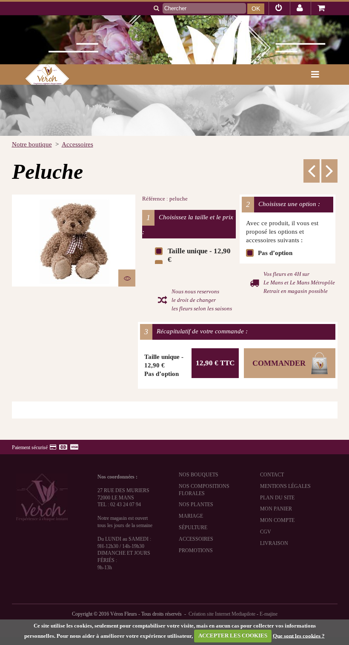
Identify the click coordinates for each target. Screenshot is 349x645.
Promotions (196, 550)
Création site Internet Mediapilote (222, 614)
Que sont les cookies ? (299, 635)
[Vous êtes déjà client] (278, 9)
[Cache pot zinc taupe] (311, 170)
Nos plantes (196, 504)
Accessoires (196, 539)
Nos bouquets (198, 475)
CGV (265, 532)
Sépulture (193, 527)
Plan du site (277, 498)
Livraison (274, 543)
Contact (272, 475)
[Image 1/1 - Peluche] (74, 241)
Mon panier (276, 509)
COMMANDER (279, 363)
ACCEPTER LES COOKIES (232, 635)
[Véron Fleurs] (42, 74)
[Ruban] (329, 170)
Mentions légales (285, 486)
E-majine (268, 614)
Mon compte (277, 520)
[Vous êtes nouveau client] (300, 9)
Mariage (191, 516)
